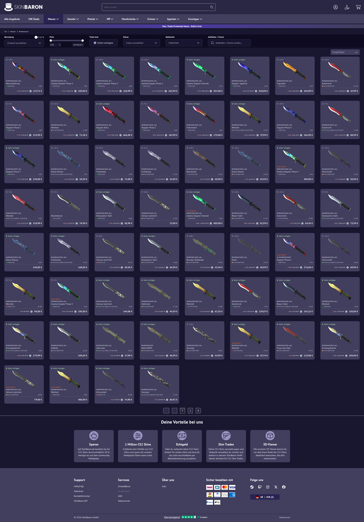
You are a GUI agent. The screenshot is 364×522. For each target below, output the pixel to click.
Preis (52, 37)
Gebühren (78, 491)
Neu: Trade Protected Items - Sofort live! (182, 26)
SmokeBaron (124, 486)
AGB (120, 496)
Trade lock (93, 37)
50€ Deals (33, 19)
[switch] (37, 37)
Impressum (284, 517)
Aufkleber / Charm (216, 37)
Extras (126, 37)
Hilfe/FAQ (78, 486)
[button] (335, 7)
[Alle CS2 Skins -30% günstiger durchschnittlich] (8, 7)
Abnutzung (9, 37)
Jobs (164, 486)
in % (42, 37)
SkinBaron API (81, 500)
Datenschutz (124, 500)
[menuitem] (166, 410)
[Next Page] (198, 410)
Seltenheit (170, 37)
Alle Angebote (12, 19)
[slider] (51, 40)
